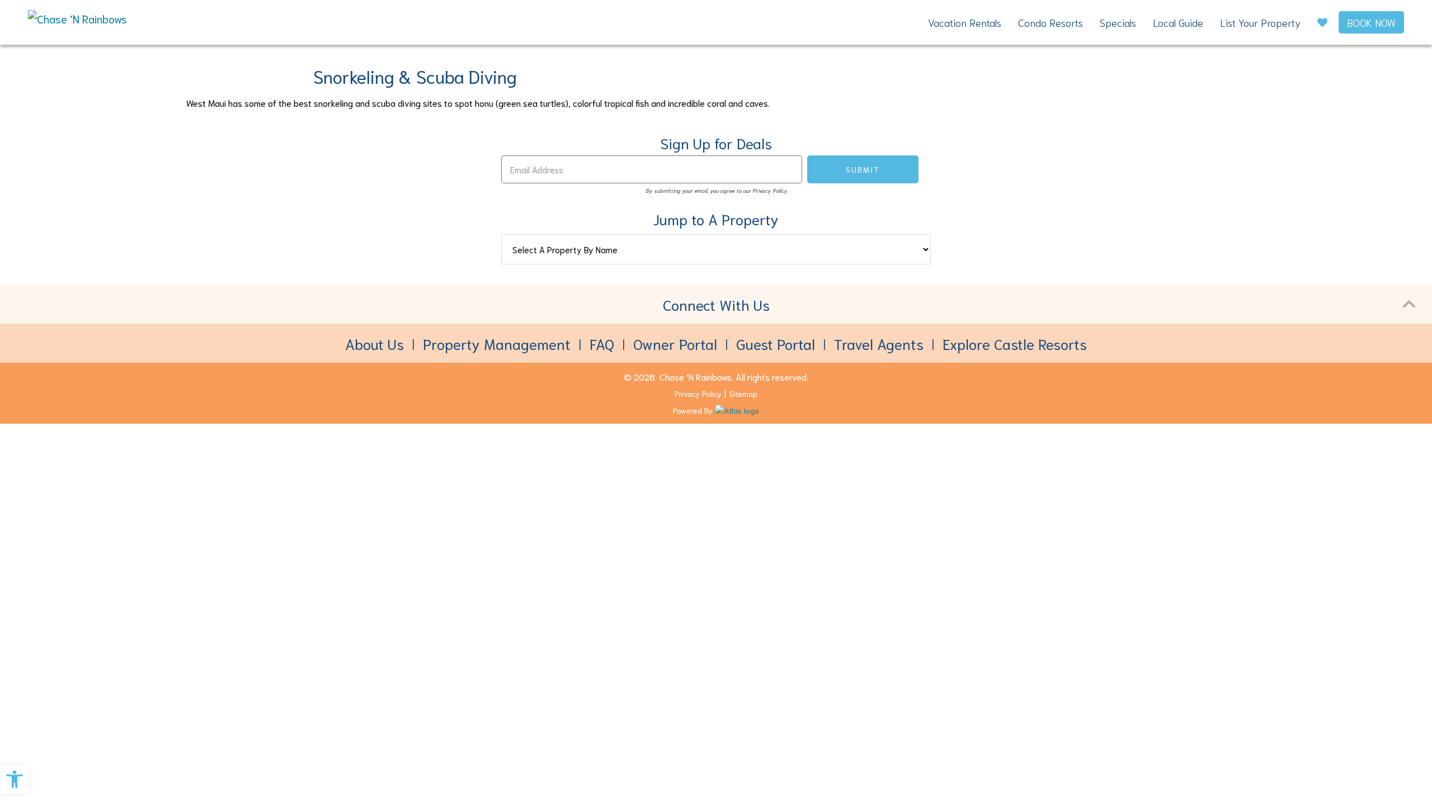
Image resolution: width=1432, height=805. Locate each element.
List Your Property (1260, 22)
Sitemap (743, 394)
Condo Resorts (1050, 22)
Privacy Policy (698, 394)
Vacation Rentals (964, 22)
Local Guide (1178, 22)
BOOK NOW (1371, 22)
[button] (14, 779)
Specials (1118, 22)
